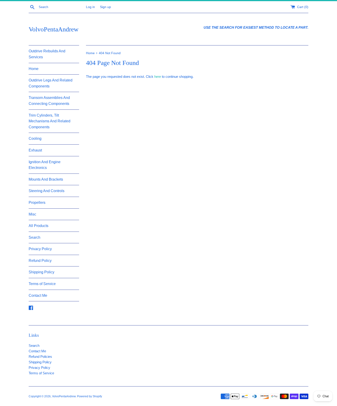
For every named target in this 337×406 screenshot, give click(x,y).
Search (34, 237)
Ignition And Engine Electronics (45, 165)
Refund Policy (40, 261)
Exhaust (35, 150)
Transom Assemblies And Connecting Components (49, 101)
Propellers (37, 202)
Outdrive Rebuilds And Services (47, 54)
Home (34, 69)
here (157, 76)
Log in (90, 7)
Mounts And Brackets (46, 179)
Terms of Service (42, 284)
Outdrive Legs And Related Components (50, 83)
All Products (38, 226)
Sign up (105, 7)
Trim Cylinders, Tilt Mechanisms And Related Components (49, 121)
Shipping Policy (41, 272)
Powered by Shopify (89, 396)
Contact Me (38, 295)
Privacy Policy (40, 249)
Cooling (35, 138)
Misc (32, 214)
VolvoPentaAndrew (53, 29)
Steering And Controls (46, 191)
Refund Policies (40, 356)
